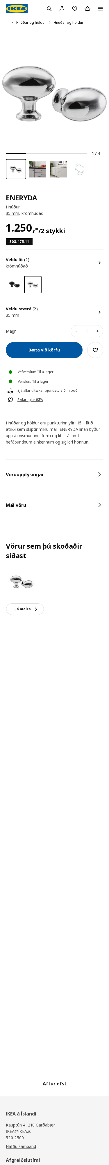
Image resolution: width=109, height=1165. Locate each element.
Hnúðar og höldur (31, 22)
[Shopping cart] (87, 8)
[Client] (62, 8)
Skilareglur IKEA (30, 400)
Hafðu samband (21, 1146)
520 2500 (15, 1137)
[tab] (54, 474)
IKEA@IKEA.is (18, 1131)
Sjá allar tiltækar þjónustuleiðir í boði (47, 390)
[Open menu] (100, 8)
